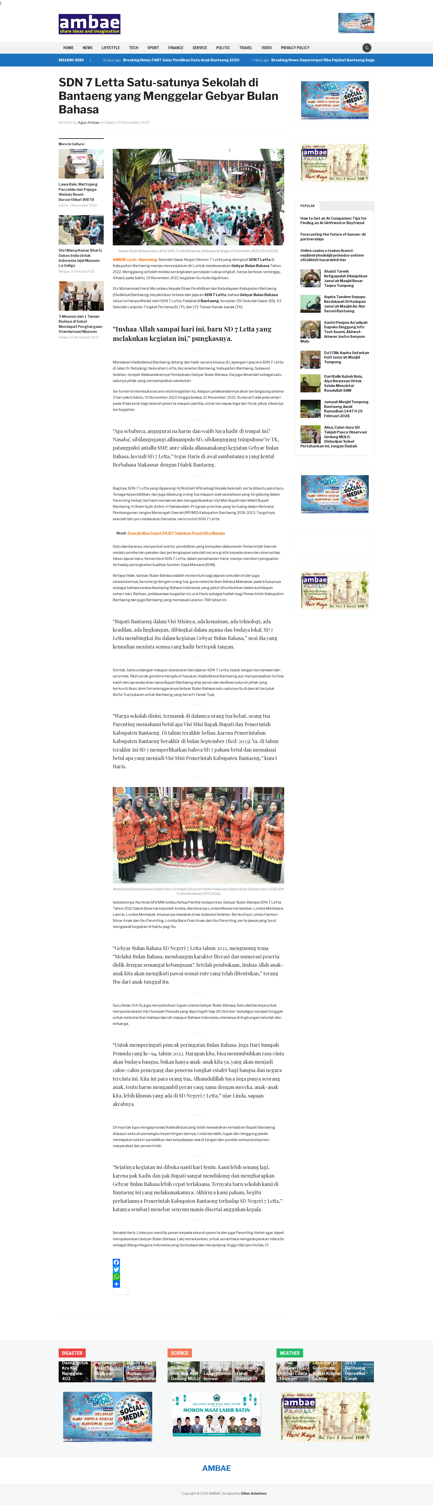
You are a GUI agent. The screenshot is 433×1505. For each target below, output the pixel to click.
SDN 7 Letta (260, 260)
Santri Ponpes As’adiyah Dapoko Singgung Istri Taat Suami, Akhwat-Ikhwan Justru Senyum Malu (334, 331)
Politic (223, 47)
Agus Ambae (89, 122)
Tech (133, 47)
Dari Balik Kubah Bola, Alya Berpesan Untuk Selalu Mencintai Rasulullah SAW (343, 383)
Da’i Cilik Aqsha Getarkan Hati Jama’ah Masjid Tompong (346, 357)
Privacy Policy (295, 47)
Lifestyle (111, 47)
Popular (307, 206)
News (87, 47)
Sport (153, 47)
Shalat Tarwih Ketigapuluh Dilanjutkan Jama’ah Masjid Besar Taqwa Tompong (345, 278)
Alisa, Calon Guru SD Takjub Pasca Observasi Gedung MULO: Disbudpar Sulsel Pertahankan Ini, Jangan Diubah (333, 436)
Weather (290, 1353)
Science (180, 1353)
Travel (245, 47)
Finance (175, 47)
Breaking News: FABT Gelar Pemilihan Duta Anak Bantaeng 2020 (143, 60)
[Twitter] (198, 1269)
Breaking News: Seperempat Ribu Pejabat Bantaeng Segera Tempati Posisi (301, 60)
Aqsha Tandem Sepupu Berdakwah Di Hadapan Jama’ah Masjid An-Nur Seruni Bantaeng (345, 304)
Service (200, 47)
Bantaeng (210, 301)
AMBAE (216, 1468)
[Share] (198, 1284)
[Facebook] (198, 1262)
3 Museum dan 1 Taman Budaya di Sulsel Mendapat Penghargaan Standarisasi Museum (80, 324)
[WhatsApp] (198, 1276)
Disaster (72, 1353)
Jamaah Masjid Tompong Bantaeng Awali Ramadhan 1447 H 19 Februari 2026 (346, 409)
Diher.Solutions (254, 1493)
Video (267, 47)
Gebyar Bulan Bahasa (250, 266)
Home (68, 47)
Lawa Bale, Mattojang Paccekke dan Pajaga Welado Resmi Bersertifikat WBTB (78, 192)
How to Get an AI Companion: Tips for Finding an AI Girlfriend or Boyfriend (333, 220)
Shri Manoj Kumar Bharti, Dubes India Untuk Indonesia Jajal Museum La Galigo (80, 258)
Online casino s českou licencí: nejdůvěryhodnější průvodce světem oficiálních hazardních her (332, 255)
